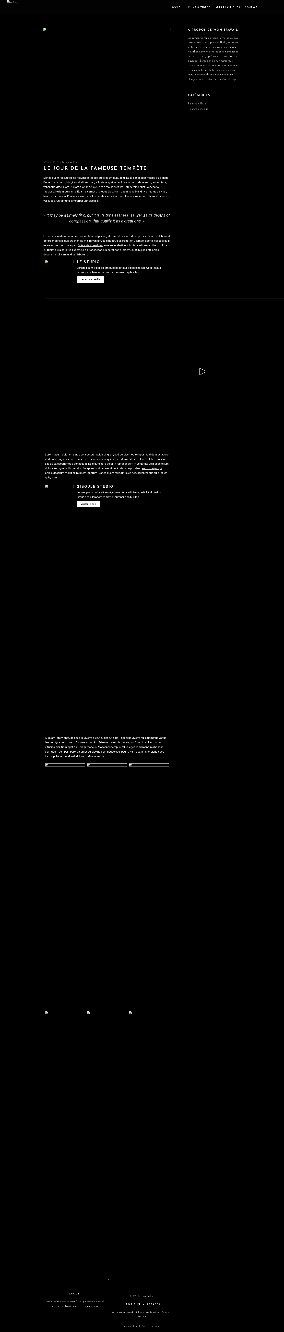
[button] (90, 279)
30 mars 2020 (50, 162)
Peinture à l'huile (197, 103)
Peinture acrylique (198, 109)
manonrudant (70, 162)
